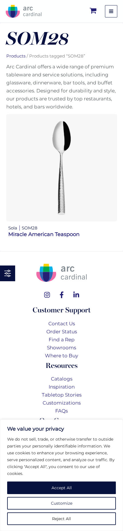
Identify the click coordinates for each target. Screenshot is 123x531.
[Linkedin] (76, 295)
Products (15, 56)
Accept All (61, 487)
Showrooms (61, 347)
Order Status (61, 331)
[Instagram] (47, 295)
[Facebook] (61, 295)
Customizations (62, 403)
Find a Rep (62, 339)
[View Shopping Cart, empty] (93, 11)
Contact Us (61, 323)
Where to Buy (61, 355)
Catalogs (61, 379)
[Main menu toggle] (111, 11)
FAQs (61, 411)
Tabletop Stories (62, 395)
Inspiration (62, 387)
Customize (61, 503)
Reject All (61, 518)
